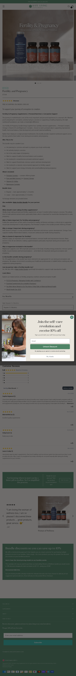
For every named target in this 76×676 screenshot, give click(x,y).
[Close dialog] (71, 317)
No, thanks (50, 356)
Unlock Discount (50, 346)
